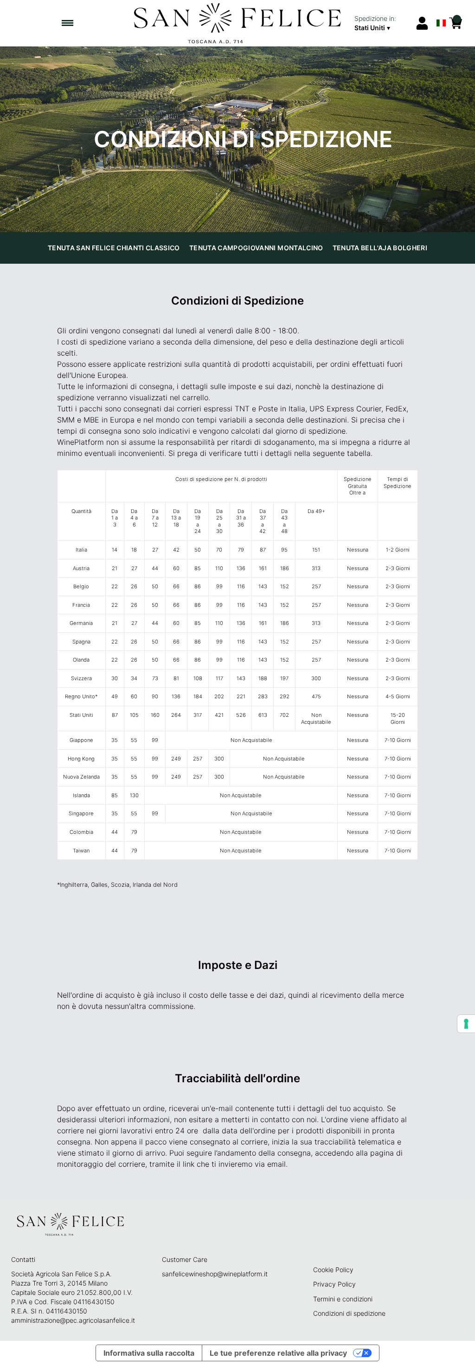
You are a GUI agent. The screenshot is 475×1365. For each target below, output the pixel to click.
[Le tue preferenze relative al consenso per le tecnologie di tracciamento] (466, 1024)
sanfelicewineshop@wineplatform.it (215, 1274)
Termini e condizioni (342, 1299)
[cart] (455, 23)
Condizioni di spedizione (349, 1313)
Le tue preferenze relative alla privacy (278, 1353)
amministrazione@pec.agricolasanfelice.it (73, 1320)
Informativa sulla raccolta (148, 1353)
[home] (237, 23)
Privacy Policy (334, 1284)
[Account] (422, 23)
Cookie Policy (333, 1270)
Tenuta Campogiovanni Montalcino (256, 248)
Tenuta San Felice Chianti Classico (114, 248)
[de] (441, 11)
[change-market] (382, 23)
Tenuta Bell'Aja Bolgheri (380, 248)
